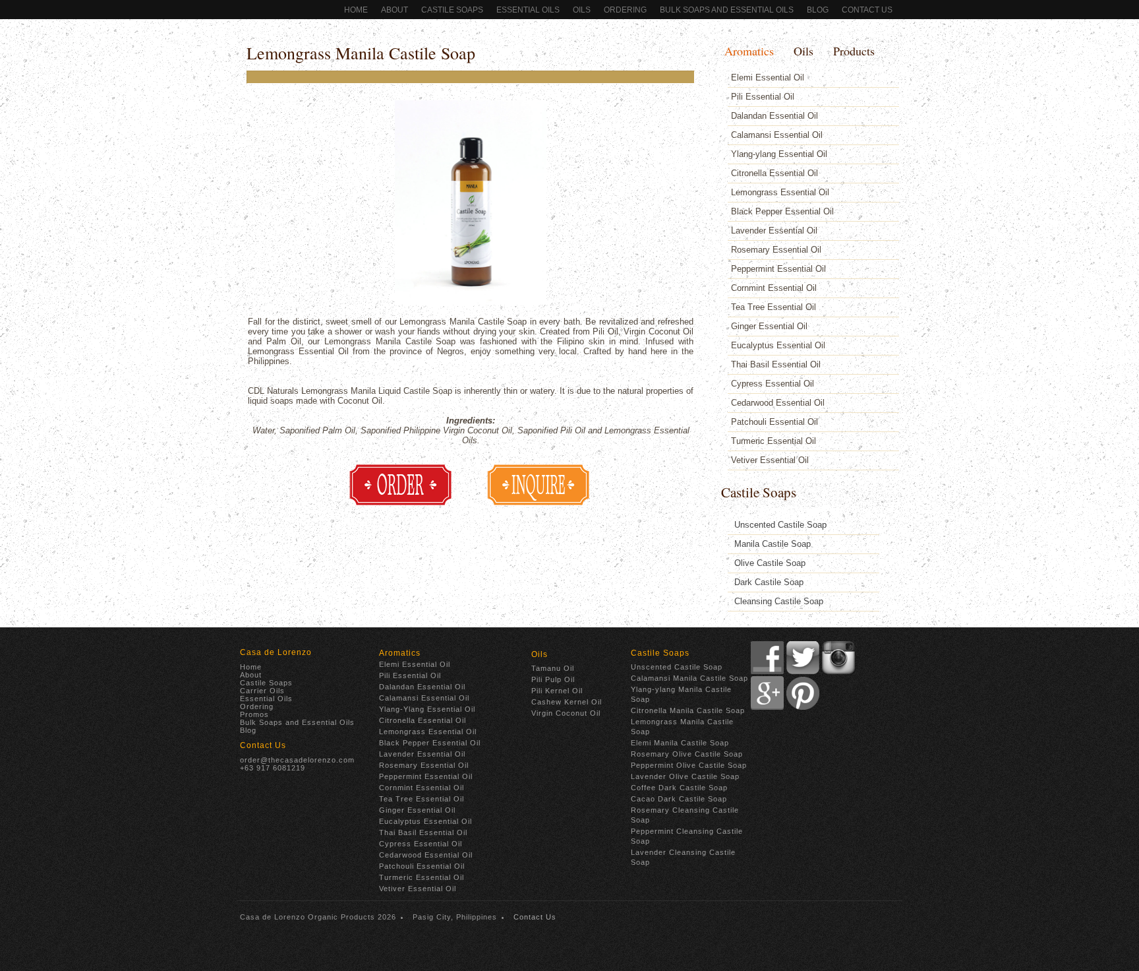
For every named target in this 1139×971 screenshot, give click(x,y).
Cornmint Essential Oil (774, 288)
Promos (254, 714)
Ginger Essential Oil (769, 326)
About (394, 10)
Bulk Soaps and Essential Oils (727, 10)
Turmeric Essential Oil (773, 441)
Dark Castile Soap (768, 582)
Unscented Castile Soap (780, 525)
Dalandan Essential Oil (774, 116)
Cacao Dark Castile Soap (679, 799)
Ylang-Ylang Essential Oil (427, 709)
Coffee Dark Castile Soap (679, 788)
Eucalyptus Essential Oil (778, 345)
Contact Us (867, 10)
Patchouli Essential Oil (774, 422)
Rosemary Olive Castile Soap (687, 754)
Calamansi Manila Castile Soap (689, 678)
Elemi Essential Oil (767, 77)
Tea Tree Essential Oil (773, 307)
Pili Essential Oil (762, 97)
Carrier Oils (262, 691)
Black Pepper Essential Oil (782, 211)
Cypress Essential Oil (772, 384)
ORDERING (625, 10)
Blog (818, 10)
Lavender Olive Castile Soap (685, 776)
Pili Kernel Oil (557, 691)
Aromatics (749, 51)
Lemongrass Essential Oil (780, 192)
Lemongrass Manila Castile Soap (361, 53)
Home (356, 10)
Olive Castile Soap (769, 563)
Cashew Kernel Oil (566, 702)
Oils (582, 10)
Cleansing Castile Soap (778, 601)
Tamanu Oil (552, 668)
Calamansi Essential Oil (777, 135)
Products (854, 51)
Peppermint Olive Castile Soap (689, 765)
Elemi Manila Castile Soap (680, 743)
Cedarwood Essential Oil (778, 403)
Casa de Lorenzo (276, 652)
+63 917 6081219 (272, 768)
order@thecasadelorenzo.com (297, 760)
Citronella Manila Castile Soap (688, 710)
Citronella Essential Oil (774, 173)
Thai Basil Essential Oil (776, 364)
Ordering (257, 706)
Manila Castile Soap (772, 544)
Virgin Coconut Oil (565, 713)
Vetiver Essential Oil (770, 460)
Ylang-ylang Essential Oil (779, 154)
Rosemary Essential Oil (776, 250)
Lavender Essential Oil (774, 230)
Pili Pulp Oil (553, 679)
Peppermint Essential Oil (778, 269)
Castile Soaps (452, 10)
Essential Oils (528, 10)
